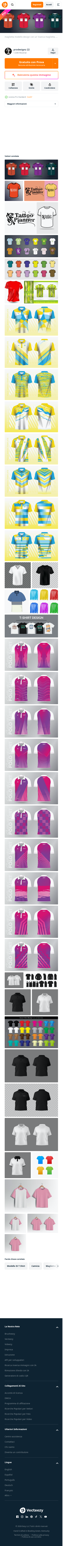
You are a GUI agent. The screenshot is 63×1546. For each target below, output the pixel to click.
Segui (53, 52)
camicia (35, 1429)
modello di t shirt (16, 1429)
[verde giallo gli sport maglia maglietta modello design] (22, 336)
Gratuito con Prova (31, 63)
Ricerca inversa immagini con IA (20, 1528)
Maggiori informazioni (17, 103)
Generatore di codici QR (16, 1538)
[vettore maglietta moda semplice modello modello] (22, 211)
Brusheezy (10, 1496)
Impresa (9, 1512)
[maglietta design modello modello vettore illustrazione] (14, 190)
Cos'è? (29, 97)
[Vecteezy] (5, 5)
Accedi (49, 4)
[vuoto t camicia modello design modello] (31, 289)
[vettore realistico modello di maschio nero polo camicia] (18, 647)
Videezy (8, 1507)
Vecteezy (9, 1502)
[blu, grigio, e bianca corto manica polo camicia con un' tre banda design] (44, 646)
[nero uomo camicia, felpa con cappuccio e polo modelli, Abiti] (21, 1069)
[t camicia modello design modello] (31, 267)
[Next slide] (51, 1429)
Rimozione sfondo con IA (17, 1533)
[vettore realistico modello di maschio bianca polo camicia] (18, 620)
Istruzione (10, 1517)
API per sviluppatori (14, 1523)
